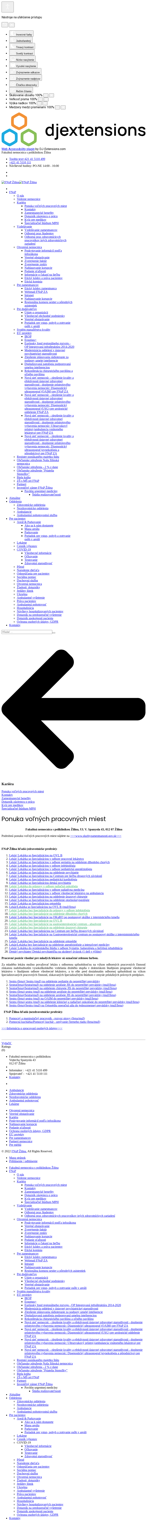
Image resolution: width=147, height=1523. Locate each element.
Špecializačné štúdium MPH (41, 223)
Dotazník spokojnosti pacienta (35, 618)
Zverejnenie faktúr (35, 260)
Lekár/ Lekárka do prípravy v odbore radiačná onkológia (43, 886)
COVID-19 (24, 549)
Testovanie (31, 559)
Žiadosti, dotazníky (28, 587)
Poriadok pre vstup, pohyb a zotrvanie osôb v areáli (55, 1288)
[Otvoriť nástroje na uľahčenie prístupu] (8, 7)
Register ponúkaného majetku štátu (38, 456)
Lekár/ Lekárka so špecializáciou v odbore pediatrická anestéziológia (50, 869)
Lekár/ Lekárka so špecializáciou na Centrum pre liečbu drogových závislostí (55, 876)
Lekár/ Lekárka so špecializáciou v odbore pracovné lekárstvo (46, 858)
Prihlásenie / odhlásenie (23, 1161)
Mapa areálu (31, 529)
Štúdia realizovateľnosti (46, 494)
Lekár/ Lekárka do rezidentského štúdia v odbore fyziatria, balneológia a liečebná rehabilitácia (65, 948)
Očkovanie (31, 556)
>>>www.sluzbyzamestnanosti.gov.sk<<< (95, 835)
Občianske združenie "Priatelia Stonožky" (42, 1370)
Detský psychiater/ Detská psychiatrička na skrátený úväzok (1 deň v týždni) (55, 951)
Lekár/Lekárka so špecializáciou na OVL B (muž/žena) (42, 906)
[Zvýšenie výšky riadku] (44, 103)
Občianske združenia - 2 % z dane (37, 467)
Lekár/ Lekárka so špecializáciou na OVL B (35, 855)
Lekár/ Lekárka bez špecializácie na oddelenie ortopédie (43, 941)
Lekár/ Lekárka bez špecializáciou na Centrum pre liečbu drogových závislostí (56, 931)
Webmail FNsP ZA (36, 291)
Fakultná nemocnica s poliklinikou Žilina (34, 1167)
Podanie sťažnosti (35, 271)
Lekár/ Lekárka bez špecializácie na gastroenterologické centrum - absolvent (55, 924)
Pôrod (20, 566)
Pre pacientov (17, 518)
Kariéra (21, 202)
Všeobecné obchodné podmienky (44, 315)
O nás (20, 195)
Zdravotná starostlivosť (38, 563)
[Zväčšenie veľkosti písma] (46, 99)
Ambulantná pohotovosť (32, 604)
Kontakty (30, 209)
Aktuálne (14, 498)
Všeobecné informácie (37, 553)
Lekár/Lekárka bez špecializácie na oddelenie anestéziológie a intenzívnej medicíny (59, 944)
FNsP (12, 192)
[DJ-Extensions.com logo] (73, 145)
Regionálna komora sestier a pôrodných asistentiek (55, 1270)
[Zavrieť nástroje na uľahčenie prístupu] (12, 25)
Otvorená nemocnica (29, 247)
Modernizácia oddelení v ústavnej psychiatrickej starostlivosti (44, 352)
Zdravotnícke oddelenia (31, 504)
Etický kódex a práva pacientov (43, 278)
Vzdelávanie (24, 226)
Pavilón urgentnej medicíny (41, 491)
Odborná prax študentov (39, 233)
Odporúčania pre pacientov (33, 573)
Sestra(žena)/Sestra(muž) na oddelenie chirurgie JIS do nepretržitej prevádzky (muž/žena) (63, 988)
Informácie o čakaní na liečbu (42, 274)
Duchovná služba (27, 580)
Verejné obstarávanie (37, 257)
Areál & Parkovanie (29, 522)
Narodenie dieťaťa (28, 570)
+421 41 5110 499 (27, 159)
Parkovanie (31, 532)
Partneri (21, 484)
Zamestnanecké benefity (39, 212)
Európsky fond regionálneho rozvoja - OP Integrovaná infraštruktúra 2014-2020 (49, 345)
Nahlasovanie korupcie (38, 267)
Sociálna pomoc (26, 577)
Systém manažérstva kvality (33, 329)
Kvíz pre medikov (35, 219)
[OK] (53, 632)
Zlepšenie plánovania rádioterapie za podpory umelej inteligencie (46, 358)
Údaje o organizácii (36, 312)
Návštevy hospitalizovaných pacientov (40, 611)
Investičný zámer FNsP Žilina (35, 487)
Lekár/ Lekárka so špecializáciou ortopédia (35, 903)
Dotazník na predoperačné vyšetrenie (39, 614)
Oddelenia (15, 501)
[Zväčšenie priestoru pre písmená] (63, 107)
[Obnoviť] (5, 24)
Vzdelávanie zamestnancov (40, 230)
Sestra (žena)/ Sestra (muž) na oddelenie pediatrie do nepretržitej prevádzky (54, 981)
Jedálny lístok (25, 590)
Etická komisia (33, 281)
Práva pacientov (26, 601)
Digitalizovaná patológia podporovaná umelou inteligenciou (47, 365)
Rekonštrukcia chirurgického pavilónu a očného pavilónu (59, 1318)
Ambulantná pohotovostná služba (37, 515)
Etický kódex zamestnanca (40, 288)
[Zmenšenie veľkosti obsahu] (45, 95)
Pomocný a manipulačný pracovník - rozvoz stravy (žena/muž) (47, 1018)
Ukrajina (22, 594)
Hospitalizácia (25, 608)
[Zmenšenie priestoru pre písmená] (57, 107)
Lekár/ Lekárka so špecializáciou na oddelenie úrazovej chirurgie (48, 896)
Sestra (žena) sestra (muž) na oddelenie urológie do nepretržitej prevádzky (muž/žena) (60, 991)
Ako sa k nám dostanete (38, 525)
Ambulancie (24, 511)
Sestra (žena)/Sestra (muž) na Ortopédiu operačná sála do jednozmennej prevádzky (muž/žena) (66, 1005)
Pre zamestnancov (28, 285)
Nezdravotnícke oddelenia (32, 508)
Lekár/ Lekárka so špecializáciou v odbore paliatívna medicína (46, 889)
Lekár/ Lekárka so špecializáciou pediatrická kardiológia (43, 879)
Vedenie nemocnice (28, 199)
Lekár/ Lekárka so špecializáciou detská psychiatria (40, 882)
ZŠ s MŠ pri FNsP (28, 480)
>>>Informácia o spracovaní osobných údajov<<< (32, 1028)
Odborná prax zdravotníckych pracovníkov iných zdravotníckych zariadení (45, 240)
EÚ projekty (24, 333)
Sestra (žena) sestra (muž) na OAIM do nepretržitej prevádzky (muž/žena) (53, 998)
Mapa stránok (17, 1157)
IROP (28, 336)
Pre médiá (15, 1144)
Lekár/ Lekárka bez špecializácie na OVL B (35, 920)
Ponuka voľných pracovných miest (45, 206)
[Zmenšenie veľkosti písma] (40, 99)
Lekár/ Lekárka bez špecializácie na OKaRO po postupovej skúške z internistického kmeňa (64, 917)
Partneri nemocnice (20, 1141)
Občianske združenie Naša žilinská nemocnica (45, 1363)
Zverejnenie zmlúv (35, 264)
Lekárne (22, 542)
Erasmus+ (30, 340)
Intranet (29, 295)
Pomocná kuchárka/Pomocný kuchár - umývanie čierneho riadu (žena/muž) (54, 1021)
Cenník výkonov (27, 546)
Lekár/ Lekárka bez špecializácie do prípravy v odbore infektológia (49, 910)
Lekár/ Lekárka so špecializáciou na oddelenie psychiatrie (44, 872)
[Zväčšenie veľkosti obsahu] (51, 95)
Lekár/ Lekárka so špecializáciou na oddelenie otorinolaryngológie (49, 900)
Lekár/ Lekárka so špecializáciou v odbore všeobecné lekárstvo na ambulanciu (56, 893)
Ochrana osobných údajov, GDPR (37, 621)
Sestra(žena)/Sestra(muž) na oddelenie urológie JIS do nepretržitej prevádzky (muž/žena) (62, 984)
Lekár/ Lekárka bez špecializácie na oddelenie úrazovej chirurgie (48, 927)
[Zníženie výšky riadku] (39, 103)
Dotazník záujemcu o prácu (41, 216)
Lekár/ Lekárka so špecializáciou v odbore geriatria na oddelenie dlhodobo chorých (59, 862)
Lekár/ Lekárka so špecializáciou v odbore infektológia (42, 865)
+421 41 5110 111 (20, 162)
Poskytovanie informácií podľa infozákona (35, 1120)
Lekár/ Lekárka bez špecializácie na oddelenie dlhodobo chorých (48, 913)
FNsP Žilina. (19, 1151)
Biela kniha (24, 477)
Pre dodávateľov (27, 309)
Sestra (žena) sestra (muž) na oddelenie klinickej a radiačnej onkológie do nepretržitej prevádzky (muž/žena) (74, 1002)
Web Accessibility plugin (18, 149)
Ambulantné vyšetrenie (31, 597)
